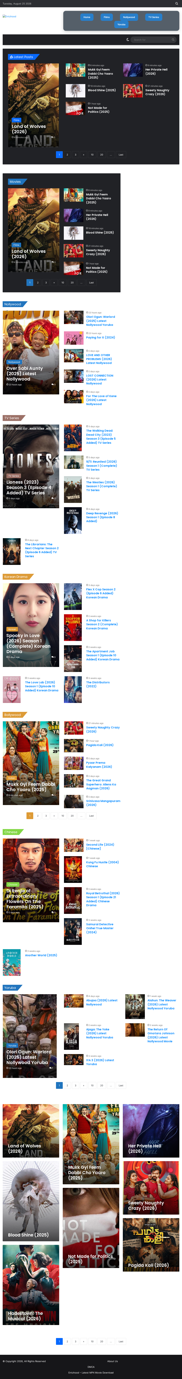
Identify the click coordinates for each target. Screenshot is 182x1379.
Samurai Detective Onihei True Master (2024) (100, 928)
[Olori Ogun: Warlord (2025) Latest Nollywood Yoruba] (74, 317)
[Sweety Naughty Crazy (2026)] (133, 90)
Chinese (10, 832)
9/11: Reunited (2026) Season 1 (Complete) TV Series (101, 466)
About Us (112, 1361)
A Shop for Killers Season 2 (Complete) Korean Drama (102, 624)
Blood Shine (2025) (102, 90)
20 (101, 154)
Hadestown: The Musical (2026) (25, 1316)
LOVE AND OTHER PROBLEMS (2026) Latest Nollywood (99, 359)
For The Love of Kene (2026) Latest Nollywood (101, 400)
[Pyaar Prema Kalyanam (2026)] (74, 763)
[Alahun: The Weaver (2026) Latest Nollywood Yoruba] (135, 1006)
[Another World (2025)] (12, 962)
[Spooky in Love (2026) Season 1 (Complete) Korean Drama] (31, 625)
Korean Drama (15, 577)
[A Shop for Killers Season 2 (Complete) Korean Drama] (73, 627)
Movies (15, 181)
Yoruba (121, 24)
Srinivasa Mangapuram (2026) (103, 803)
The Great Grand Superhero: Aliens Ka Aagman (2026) (101, 784)
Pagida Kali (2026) (100, 745)
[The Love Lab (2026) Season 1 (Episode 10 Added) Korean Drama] (12, 689)
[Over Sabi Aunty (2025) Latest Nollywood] (31, 352)
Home (87, 17)
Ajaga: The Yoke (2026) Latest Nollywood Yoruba (99, 1033)
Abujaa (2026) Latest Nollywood (101, 1002)
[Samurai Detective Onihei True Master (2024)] (73, 931)
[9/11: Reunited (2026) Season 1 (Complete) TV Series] (74, 462)
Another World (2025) (41, 955)
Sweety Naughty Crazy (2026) (157, 92)
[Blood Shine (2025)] (75, 90)
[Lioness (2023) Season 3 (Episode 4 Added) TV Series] (31, 466)
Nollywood (129, 17)
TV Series (153, 17)
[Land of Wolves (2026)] (33, 105)
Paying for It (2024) (100, 337)
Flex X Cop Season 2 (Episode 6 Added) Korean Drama (101, 593)
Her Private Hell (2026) (156, 72)
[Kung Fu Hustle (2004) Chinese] (73, 869)
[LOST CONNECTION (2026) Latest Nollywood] (74, 376)
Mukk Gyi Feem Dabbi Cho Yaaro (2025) (100, 74)
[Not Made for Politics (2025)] (75, 108)
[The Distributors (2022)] (73, 689)
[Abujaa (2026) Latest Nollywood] (74, 1001)
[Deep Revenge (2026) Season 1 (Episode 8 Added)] (73, 520)
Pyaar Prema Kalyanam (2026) (99, 765)
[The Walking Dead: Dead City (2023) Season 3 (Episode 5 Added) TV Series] (73, 438)
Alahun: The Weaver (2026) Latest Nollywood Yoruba (162, 1004)
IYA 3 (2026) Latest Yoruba (100, 1062)
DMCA (91, 1366)
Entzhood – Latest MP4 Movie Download (91, 1372)
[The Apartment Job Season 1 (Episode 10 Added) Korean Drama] (73, 658)
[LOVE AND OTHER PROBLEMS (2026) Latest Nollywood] (74, 355)
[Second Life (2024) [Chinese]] (74, 845)
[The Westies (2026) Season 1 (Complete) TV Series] (73, 489)
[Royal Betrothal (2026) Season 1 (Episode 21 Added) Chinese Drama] (73, 900)
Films (107, 17)
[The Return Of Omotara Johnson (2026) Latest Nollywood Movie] (135, 1030)
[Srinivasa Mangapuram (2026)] (74, 801)
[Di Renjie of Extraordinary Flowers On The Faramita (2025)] (31, 880)
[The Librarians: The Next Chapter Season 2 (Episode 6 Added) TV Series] (12, 551)
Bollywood (12, 715)
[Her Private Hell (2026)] (133, 70)
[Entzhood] (9, 16)
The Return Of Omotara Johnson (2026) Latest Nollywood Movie (161, 1035)
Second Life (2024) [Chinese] (100, 847)
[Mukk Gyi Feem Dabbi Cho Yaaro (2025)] (75, 70)
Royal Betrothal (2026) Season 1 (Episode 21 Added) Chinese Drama (103, 899)
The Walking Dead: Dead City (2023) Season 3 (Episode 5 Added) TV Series (101, 437)
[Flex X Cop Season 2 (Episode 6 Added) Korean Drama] (73, 596)
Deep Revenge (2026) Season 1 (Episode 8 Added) (102, 517)
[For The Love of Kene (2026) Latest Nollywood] (74, 396)
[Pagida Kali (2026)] (74, 745)
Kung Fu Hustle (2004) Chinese (102, 864)
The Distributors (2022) (98, 684)
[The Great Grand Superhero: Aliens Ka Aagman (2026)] (74, 781)
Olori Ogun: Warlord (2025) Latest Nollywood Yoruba (100, 321)
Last (121, 154)
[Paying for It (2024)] (74, 338)
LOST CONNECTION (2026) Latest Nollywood (99, 380)
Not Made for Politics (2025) (98, 110)
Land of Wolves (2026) (24, 1148)
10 (92, 154)
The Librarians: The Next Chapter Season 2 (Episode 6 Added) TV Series (42, 550)
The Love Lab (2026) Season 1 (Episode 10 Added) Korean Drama (41, 686)
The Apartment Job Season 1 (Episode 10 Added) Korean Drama (102, 655)
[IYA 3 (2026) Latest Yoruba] (74, 1059)
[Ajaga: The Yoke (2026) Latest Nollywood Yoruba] (71, 1036)
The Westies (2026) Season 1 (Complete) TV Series (101, 486)
